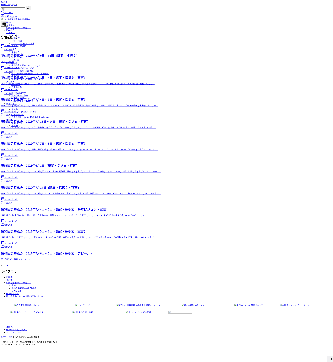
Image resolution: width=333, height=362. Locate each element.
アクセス (8, 12)
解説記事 (15, 60)
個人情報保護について (16, 330)
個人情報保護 (17, 115)
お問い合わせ (10, 16)
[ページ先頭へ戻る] (330, 359)
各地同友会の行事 (19, 95)
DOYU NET (6, 337)
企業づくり (16, 52)
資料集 (9, 280)
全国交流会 (16, 291)
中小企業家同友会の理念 (22, 71)
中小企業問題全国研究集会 (23, 288)
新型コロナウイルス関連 (22, 43)
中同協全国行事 (18, 93)
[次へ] (9, 265)
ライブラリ (11, 104)
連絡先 (9, 327)
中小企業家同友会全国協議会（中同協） (30, 74)
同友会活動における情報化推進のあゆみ (30, 117)
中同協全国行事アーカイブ (23, 112)
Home (8, 22)
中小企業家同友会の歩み (22, 68)
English (4, 2)
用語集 (9, 277)
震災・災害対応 (18, 46)
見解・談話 (16, 41)
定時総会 (10, 30)
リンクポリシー (13, 332)
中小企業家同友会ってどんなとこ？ (28, 65)
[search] (28, 8)
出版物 (14, 125)
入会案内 (10, 82)
